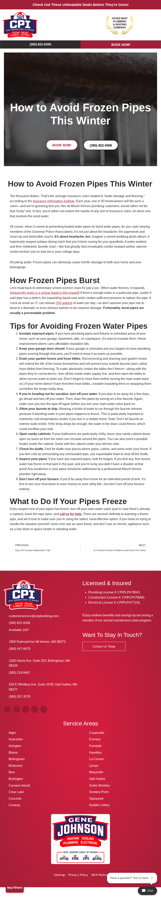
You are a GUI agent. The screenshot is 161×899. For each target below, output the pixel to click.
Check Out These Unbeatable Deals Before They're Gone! (81, 5)
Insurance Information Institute (53, 201)
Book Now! (120, 44)
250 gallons (64, 303)
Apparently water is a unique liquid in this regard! (45, 292)
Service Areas (80, 723)
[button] (153, 25)
